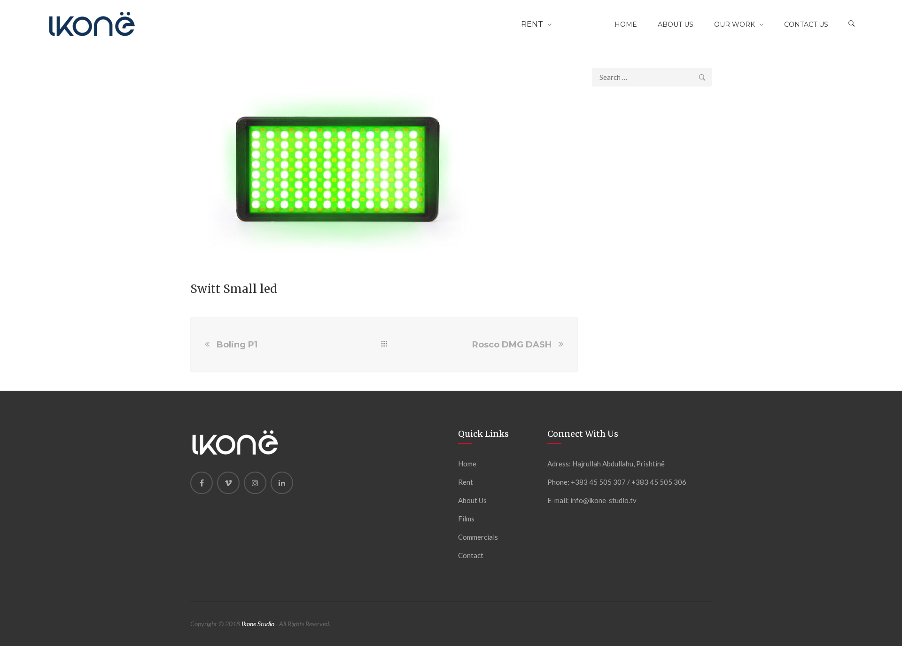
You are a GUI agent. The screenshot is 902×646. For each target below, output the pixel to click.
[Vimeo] (228, 483)
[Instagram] (255, 483)
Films (466, 518)
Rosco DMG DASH (512, 344)
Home (625, 24)
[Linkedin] (282, 483)
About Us (675, 24)
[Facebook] (201, 483)
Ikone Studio (257, 624)
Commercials (478, 537)
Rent (532, 24)
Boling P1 (237, 344)
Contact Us (806, 24)
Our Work (734, 24)
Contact (470, 555)
